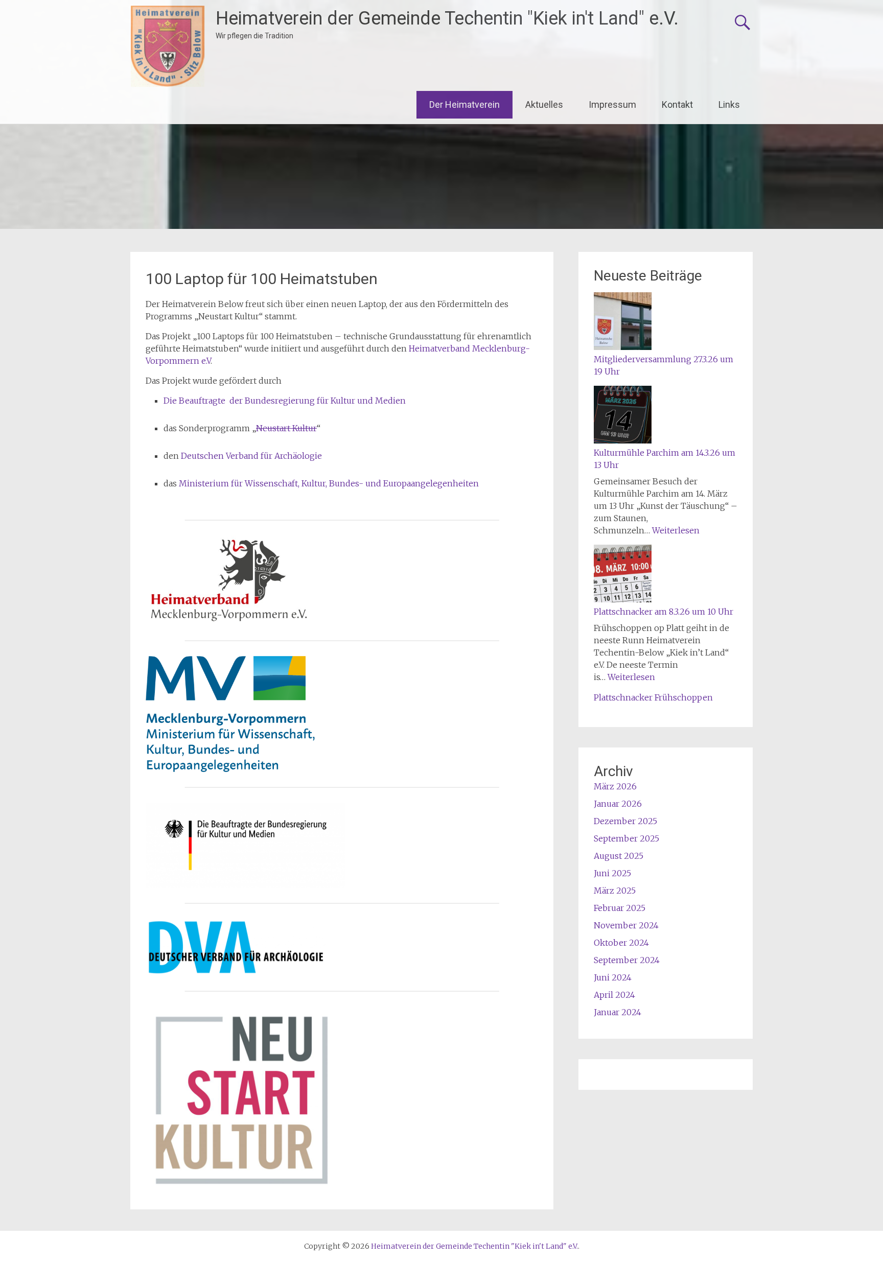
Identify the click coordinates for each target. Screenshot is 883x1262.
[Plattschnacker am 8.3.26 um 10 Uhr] (623, 575)
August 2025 (618, 856)
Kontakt (677, 104)
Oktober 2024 (621, 943)
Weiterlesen (676, 530)
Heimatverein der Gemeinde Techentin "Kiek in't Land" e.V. (447, 18)
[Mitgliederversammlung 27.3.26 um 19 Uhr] (623, 322)
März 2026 (615, 786)
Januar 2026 (618, 804)
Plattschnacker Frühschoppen (653, 697)
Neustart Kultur (286, 428)
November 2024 (626, 925)
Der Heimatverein (464, 104)
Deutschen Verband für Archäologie (252, 456)
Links (729, 104)
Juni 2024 (613, 977)
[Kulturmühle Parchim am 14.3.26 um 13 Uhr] (623, 416)
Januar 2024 (617, 1012)
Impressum (612, 104)
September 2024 (627, 960)
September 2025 (626, 838)
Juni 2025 (612, 873)
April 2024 (614, 995)
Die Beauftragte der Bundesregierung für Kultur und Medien (285, 400)
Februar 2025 (619, 908)
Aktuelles (544, 104)
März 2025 (615, 890)
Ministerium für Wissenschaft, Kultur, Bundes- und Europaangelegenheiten (329, 483)
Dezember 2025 (625, 821)
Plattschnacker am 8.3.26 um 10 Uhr (663, 611)
